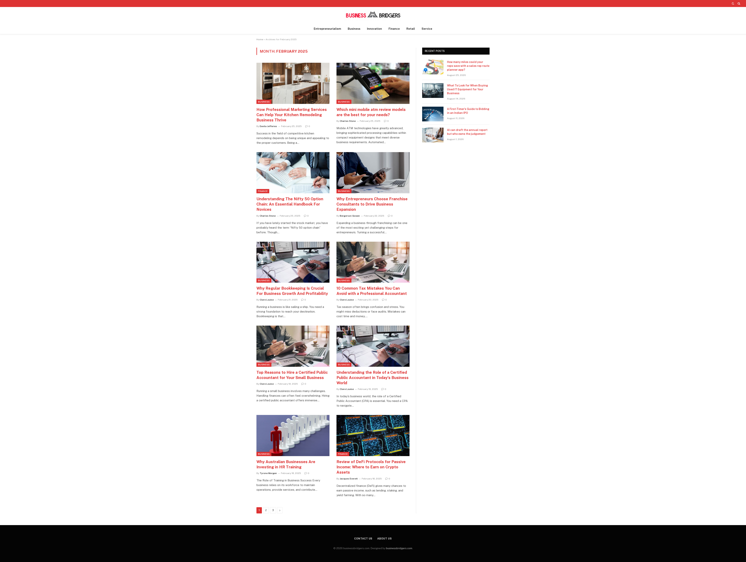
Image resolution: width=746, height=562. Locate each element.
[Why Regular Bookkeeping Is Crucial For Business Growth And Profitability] (292, 262)
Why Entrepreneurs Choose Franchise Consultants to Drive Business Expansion (372, 204)
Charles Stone (348, 121)
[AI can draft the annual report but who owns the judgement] (433, 135)
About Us (384, 538)
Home (259, 39)
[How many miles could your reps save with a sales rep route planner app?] (433, 67)
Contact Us (363, 538)
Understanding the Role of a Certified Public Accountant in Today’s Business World (372, 377)
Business (354, 28)
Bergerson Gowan (350, 215)
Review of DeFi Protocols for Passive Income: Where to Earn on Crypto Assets (371, 467)
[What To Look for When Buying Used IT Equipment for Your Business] (433, 90)
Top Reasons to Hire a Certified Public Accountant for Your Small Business (292, 375)
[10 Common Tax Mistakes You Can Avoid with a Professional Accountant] (373, 262)
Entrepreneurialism (327, 28)
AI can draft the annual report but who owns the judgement (467, 131)
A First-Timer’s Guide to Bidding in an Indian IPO (468, 110)
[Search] (738, 3)
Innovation (374, 28)
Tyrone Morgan (268, 473)
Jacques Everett (349, 478)
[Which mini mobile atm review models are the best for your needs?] (373, 83)
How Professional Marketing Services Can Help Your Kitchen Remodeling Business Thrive (291, 114)
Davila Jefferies (268, 126)
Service (427, 28)
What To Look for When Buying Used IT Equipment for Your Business (467, 89)
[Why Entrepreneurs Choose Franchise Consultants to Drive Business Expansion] (373, 172)
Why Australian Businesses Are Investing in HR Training (285, 464)
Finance (394, 28)
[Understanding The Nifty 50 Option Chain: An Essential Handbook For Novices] (292, 172)
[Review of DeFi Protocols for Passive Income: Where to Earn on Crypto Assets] (373, 435)
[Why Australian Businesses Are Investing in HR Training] (292, 435)
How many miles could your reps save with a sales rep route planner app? (468, 65)
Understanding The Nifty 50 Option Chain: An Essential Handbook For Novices (289, 204)
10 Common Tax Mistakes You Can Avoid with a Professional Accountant (371, 291)
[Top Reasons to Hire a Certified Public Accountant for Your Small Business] (292, 346)
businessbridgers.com (399, 548)
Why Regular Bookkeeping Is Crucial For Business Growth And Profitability (292, 291)
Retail (410, 28)
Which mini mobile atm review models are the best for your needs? (371, 112)
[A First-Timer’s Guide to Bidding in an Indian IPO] (433, 114)
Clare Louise (267, 299)
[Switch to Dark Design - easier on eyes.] (733, 3)
